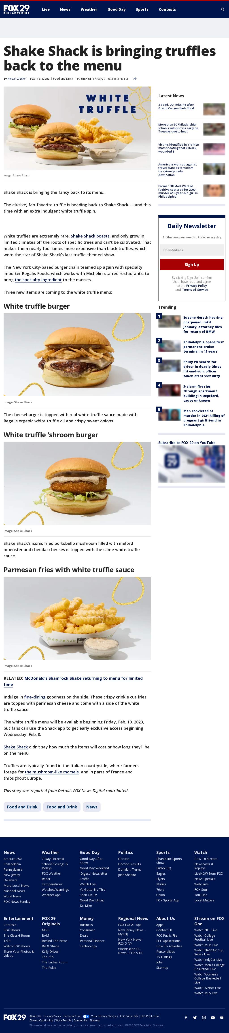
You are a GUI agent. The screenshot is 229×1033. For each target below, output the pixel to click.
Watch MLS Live (206, 993)
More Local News (16, 885)
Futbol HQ (163, 868)
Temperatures (52, 884)
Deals (84, 935)
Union (160, 895)
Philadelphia (12, 864)
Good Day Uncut (92, 900)
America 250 (13, 859)
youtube (212, 1017)
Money (86, 918)
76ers (160, 889)
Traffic (84, 879)
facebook (186, 1017)
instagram (204, 1017)
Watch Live (88, 884)
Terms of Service (195, 289)
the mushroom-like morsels (52, 772)
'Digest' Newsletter (93, 873)
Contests (10, 925)
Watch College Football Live (204, 937)
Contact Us (164, 930)
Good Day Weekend (94, 868)
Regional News (133, 918)
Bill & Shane (50, 946)
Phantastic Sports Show (169, 861)
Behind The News (55, 941)
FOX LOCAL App (130, 925)
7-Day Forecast (53, 859)
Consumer (87, 930)
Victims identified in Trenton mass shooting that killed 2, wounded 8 (178, 148)
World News (12, 896)
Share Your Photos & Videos (19, 953)
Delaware (10, 880)
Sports (163, 852)
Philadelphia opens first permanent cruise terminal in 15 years (203, 346)
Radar (46, 879)
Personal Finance (92, 941)
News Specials (204, 879)
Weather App (51, 895)
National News (14, 891)
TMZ (7, 941)
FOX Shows (12, 930)
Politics (125, 852)
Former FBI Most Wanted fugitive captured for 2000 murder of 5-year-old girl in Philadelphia (178, 191)
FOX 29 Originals (51, 921)
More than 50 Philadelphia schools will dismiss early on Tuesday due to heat (178, 127)
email (221, 1017)
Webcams (201, 884)
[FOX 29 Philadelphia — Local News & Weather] (18, 9)
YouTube (200, 895)
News (91, 807)
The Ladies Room (55, 962)
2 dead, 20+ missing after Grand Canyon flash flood (176, 106)
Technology (88, 946)
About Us (165, 918)
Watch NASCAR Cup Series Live (208, 952)
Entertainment (19, 918)
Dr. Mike (86, 905)
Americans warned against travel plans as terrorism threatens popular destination (177, 169)
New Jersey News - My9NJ (132, 932)
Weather (50, 852)
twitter (195, 1017)
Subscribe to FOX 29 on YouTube (187, 442)
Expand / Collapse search (222, 9)
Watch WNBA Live (207, 987)
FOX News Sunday (17, 901)
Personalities (165, 951)
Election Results (129, 864)
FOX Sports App (167, 900)
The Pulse (49, 967)
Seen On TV (88, 895)
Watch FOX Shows (17, 946)
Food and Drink (63, 79)
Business (86, 925)
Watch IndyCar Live (208, 959)
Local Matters (204, 900)
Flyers (160, 879)
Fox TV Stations (39, 79)
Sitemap (162, 967)
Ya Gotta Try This (92, 889)
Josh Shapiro (127, 875)
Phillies (161, 884)
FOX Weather (51, 873)
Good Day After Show (91, 861)
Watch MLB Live (206, 945)
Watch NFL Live (205, 930)
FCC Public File (166, 935)
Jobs (159, 962)
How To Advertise (169, 946)
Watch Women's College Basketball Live (207, 978)
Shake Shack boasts (90, 236)
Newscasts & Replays (204, 866)
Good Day (90, 852)
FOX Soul (201, 889)
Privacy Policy (196, 285)
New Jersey (12, 875)
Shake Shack (16, 747)
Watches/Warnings (55, 889)
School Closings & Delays (55, 866)
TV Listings (164, 957)
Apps (159, 925)
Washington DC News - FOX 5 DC (130, 951)
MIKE (45, 930)
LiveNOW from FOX (208, 873)
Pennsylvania (13, 869)
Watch (200, 852)
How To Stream (205, 859)
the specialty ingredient (38, 279)
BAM (45, 935)
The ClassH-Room (17, 935)
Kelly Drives (50, 951)
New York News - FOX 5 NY (130, 941)
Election (123, 859)
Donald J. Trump (130, 869)
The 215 (48, 957)
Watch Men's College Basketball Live (209, 967)
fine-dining (34, 697)
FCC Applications (168, 941)
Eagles (161, 873)
